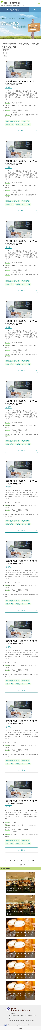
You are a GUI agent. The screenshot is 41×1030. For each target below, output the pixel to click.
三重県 (8, 567)
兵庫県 (8, 327)
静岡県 (8, 727)
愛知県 (8, 647)
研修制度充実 (25, 121)
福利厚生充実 (9, 124)
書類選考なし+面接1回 (12, 121)
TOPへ (20, 1028)
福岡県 (8, 167)
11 (37, 860)
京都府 (8, 487)
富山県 (8, 807)
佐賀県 (8, 87)
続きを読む (21, 130)
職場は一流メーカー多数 (23, 124)
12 (17, 865)
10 (33, 860)
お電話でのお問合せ (15, 10)
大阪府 (8, 407)
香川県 (8, 247)
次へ (21, 865)
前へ (5, 860)
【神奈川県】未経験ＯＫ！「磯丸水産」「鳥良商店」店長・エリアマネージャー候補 (20, 996)
